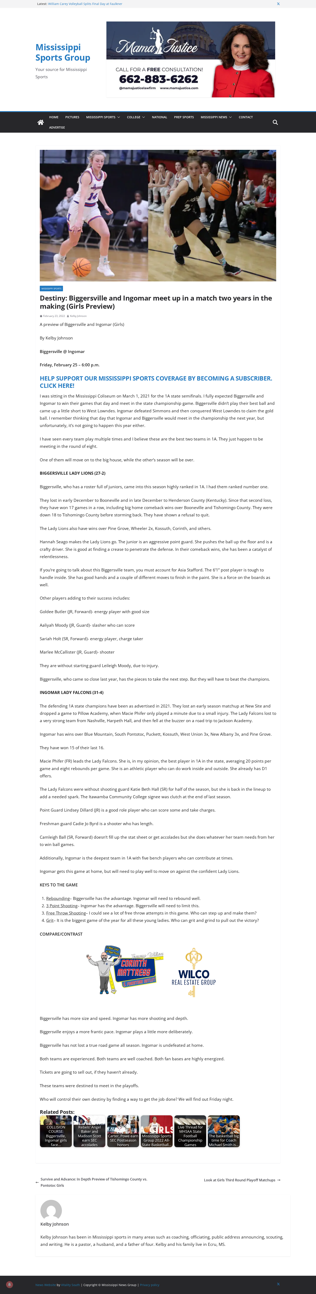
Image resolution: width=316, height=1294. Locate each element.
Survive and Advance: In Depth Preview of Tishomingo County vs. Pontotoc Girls (94, 1182)
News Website (45, 1285)
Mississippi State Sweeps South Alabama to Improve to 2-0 (90, 4)
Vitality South (70, 1285)
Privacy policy (149, 1285)
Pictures (72, 117)
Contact (246, 117)
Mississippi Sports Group (62, 52)
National (159, 117)
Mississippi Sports (100, 117)
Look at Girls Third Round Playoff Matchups (239, 1180)
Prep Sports (184, 117)
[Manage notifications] (9, 1284)
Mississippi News (214, 117)
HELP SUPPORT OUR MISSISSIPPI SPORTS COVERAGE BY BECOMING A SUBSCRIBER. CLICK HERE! (156, 382)
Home (53, 117)
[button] (117, 117)
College (133, 117)
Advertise (57, 127)
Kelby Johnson (78, 316)
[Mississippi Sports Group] (40, 122)
